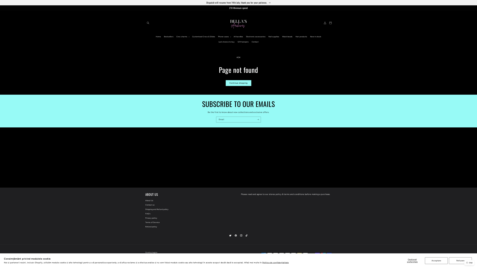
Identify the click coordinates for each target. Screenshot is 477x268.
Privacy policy (151, 218)
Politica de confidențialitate (275, 262)
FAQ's (148, 214)
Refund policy (151, 227)
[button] (148, 23)
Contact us (150, 205)
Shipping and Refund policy (157, 209)
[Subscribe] (258, 119)
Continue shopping (238, 83)
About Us (149, 201)
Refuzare (460, 260)
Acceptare (436, 260)
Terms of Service (152, 222)
